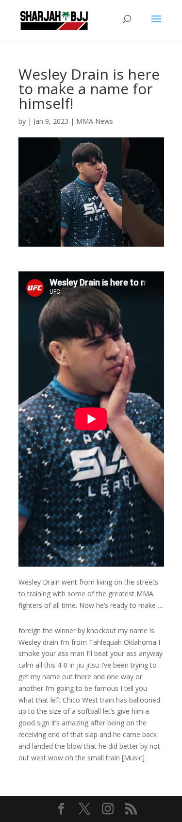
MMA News (94, 121)
